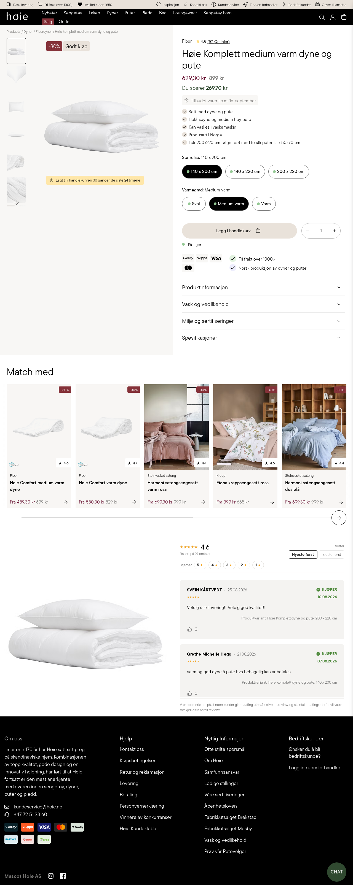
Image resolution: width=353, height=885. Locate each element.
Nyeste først (303, 554)
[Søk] (252, 17)
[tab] (263, 287)
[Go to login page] (332, 17)
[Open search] (321, 17)
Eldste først (331, 554)
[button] (50, 13)
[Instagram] (51, 877)
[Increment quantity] (334, 230)
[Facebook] (63, 877)
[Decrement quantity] (307, 230)
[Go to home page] (17, 17)
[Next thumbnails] (16, 202)
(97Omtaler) (218, 41)
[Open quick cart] (343, 17)
